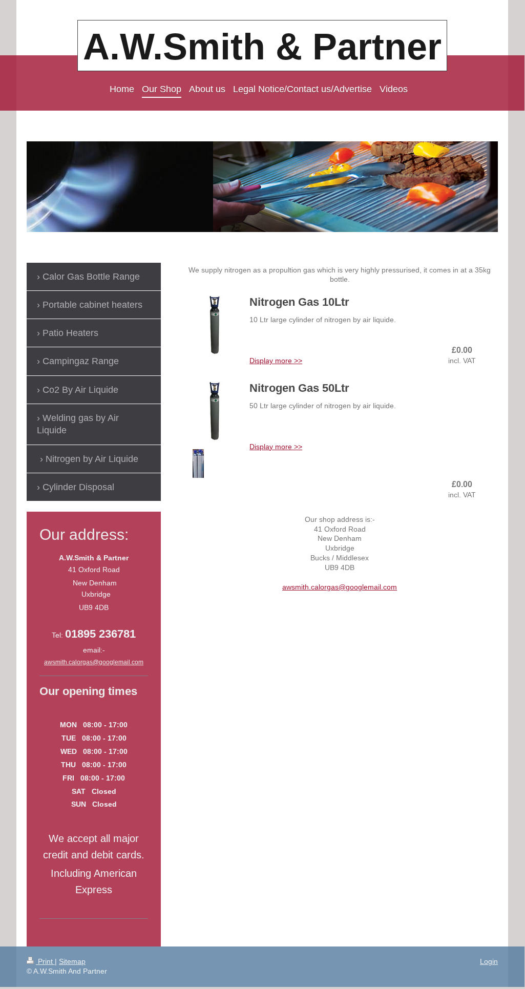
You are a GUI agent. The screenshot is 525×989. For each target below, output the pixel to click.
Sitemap (72, 961)
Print (45, 961)
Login (489, 961)
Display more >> (275, 360)
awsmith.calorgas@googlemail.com (339, 587)
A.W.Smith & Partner (262, 46)
